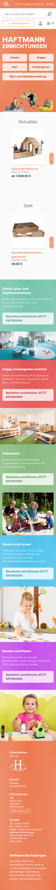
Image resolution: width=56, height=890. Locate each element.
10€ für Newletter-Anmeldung (29, 4)
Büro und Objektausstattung (28, 76)
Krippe (41, 57)
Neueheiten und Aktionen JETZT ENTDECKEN (27, 573)
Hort (15, 67)
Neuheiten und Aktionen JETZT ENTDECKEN (26, 318)
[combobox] (28, 14)
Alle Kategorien (20, 23)
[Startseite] (28, 766)
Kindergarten (41, 67)
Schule (14, 57)
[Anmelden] (40, 23)
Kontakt (50, 4)
